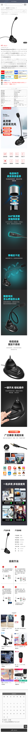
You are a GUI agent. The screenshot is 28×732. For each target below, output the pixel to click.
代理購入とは (6, 80)
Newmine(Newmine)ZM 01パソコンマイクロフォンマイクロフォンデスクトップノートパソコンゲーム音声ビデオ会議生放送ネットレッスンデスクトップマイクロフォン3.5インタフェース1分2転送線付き (14, 12)
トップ (2, 8)
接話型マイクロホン (10, 8)
